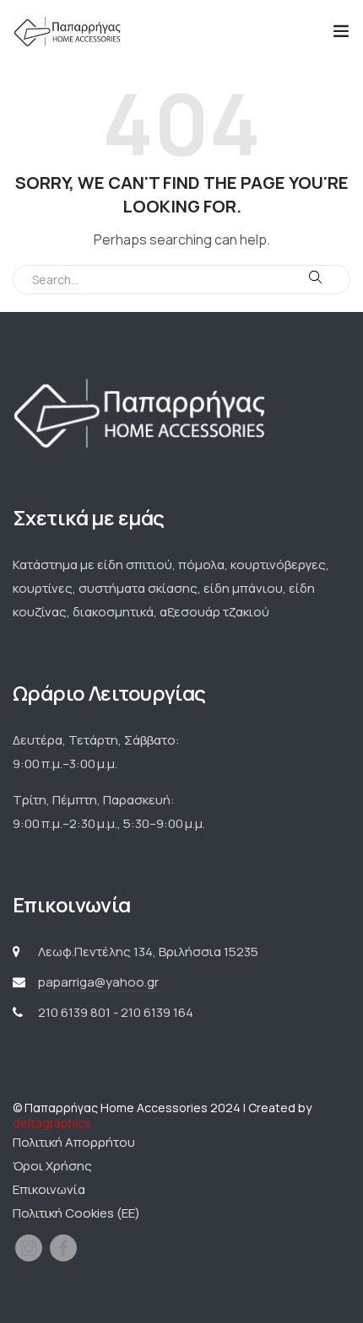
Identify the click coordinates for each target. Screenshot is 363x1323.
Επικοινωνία (49, 1189)
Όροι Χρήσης (52, 1166)
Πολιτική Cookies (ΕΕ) (76, 1213)
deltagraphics (52, 1123)
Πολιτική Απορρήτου (74, 1142)
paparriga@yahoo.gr (98, 982)
